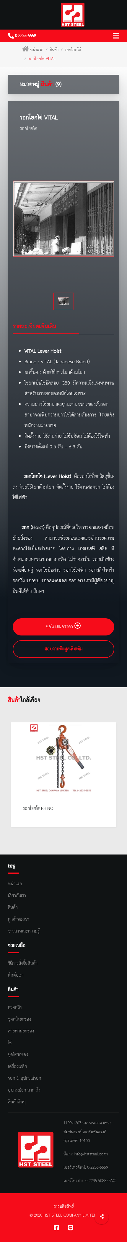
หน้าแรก (36, 50)
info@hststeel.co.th (91, 1154)
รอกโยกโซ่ (73, 50)
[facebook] (56, 1228)
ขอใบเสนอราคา (60, 627)
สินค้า (54, 50)
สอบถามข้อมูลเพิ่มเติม (64, 649)
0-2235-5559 (25, 36)
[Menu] (116, 35)
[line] (70, 1228)
